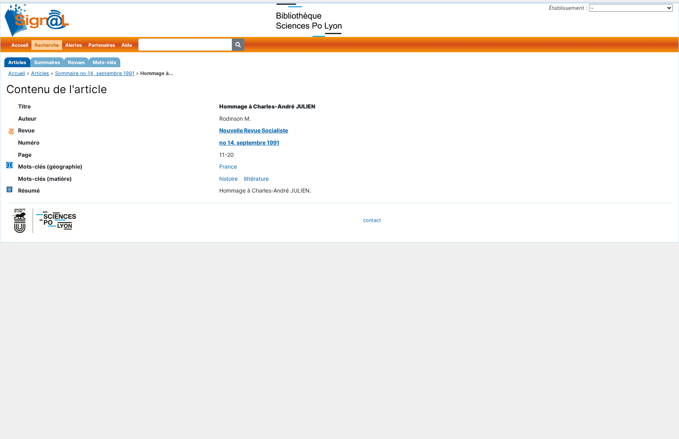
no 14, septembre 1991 (249, 142)
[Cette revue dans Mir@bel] (11, 130)
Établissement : (568, 8)
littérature (256, 178)
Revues (76, 62)
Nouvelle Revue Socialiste (253, 130)
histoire (228, 178)
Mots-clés (104, 62)
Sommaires (47, 62)
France (228, 166)
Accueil (19, 45)
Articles (17, 62)
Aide (126, 45)
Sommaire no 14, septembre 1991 (94, 73)
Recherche (47, 45)
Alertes (73, 45)
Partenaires (101, 45)
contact (372, 220)
